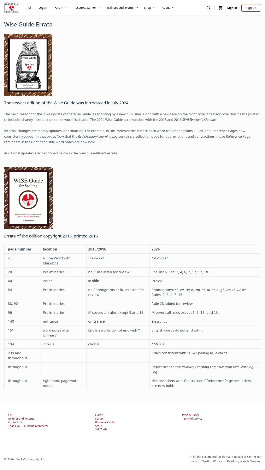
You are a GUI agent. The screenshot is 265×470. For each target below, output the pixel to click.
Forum (99, 418)
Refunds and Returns (21, 418)
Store (98, 426)
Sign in (232, 8)
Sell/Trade (101, 429)
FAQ (10, 415)
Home (99, 415)
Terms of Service (192, 418)
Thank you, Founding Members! (28, 426)
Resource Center (105, 422)
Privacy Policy (190, 415)
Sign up (251, 8)
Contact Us (15, 422)
